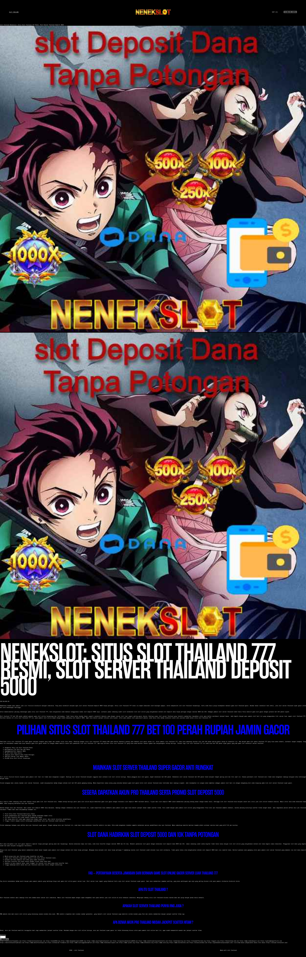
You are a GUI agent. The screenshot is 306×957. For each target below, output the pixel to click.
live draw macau (239, 942)
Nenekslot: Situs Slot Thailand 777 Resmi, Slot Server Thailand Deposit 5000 (37, 25)
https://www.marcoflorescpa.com (36, 942)
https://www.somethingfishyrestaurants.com (153, 941)
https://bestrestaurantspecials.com (12, 942)
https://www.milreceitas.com (179, 942)
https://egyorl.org (213, 941)
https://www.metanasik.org (144, 942)
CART (275, 12)
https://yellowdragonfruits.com (271, 941)
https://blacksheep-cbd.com (229, 941)
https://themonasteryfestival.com (33, 941)
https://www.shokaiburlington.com (106, 942)
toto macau (261, 942)
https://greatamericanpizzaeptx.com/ (220, 942)
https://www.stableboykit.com (250, 941)
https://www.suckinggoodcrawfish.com (82, 942)
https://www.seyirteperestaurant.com (99, 941)
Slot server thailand (7, 777)
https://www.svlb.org (161, 942)
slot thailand (14, 12)
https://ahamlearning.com (177, 941)
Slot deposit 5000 (6, 802)
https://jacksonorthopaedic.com (11, 941)
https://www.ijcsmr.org (127, 942)
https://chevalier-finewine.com (58, 942)
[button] (4, 939)
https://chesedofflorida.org (196, 941)
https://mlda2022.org (53, 941)
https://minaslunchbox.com (198, 942)
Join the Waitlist (290, 12)
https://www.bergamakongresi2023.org (73, 941)
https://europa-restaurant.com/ (277, 942)
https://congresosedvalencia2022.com (125, 941)
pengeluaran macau (251, 942)
